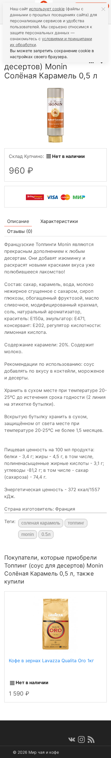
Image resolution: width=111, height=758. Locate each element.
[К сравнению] (87, 598)
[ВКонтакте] (71, 739)
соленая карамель (40, 523)
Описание (18, 221)
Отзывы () (19, 231)
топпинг (76, 523)
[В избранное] (97, 598)
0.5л (46, 534)
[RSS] (91, 739)
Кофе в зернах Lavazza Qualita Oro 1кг (51, 660)
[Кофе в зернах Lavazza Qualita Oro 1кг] (55, 624)
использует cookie (47, 8)
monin (27, 534)
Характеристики (59, 221)
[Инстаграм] (81, 739)
